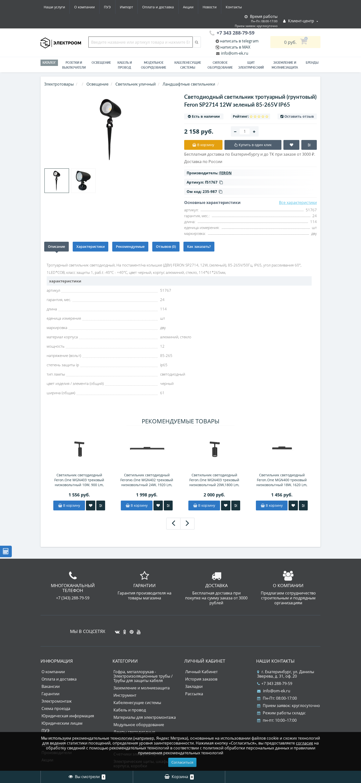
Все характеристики (298, 202)
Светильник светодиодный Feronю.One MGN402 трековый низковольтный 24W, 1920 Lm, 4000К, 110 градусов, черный (146, 480)
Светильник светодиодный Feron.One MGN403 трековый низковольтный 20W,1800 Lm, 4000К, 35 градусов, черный (214, 480)
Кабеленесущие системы (187, 65)
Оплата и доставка (158, 7)
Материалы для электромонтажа (144, 717)
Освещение (101, 62)
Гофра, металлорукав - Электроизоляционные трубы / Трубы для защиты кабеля (143, 676)
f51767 (211, 182)
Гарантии (50, 693)
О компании (84, 7)
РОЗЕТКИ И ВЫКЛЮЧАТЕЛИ (74, 65)
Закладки (194, 686)
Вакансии (51, 686)
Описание (56, 246)
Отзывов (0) (166, 246)
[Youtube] (137, 630)
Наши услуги (54, 7)
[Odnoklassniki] (123, 630)
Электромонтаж (57, 701)
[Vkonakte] (116, 630)
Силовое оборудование (220, 65)
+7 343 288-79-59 (276, 683)
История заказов (201, 679)
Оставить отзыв (299, 116)
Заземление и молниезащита (141, 688)
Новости (210, 7)
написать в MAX (235, 47)
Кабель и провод (124, 65)
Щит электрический (251, 65)
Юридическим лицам (62, 723)
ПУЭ (107, 7)
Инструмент (124, 695)
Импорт (126, 7)
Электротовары (59, 84)
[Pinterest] (130, 630)
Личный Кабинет (201, 671)
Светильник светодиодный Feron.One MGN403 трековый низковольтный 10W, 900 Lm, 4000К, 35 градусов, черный (79, 480)
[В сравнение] (100, 505)
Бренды (312, 62)
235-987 (210, 191)
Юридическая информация (68, 716)
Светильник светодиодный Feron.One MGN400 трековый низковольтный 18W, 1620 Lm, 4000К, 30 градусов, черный (281, 480)
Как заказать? (199, 246)
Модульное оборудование (153, 65)
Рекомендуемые (130, 246)
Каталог (49, 62)
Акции (188, 7)
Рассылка (194, 693)
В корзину (71, 505)
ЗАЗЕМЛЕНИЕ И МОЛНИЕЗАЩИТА (285, 65)
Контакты (234, 7)
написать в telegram (239, 41)
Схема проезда (56, 708)
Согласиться (182, 762)
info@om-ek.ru (234, 53)
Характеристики (90, 246)
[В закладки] (90, 505)
